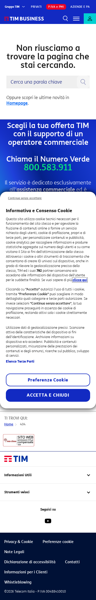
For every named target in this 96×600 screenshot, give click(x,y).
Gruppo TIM (12, 7)
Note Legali (14, 552)
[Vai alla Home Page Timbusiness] (24, 18)
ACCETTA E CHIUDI (48, 395)
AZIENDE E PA (80, 7)
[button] (76, 18)
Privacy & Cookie (18, 542)
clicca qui (80, 280)
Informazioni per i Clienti (25, 572)
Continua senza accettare (25, 198)
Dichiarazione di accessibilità (29, 562)
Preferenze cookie (58, 542)
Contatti (72, 562)
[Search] (65, 18)
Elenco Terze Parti (20, 361)
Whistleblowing (17, 582)
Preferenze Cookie (48, 380)
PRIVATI (36, 7)
